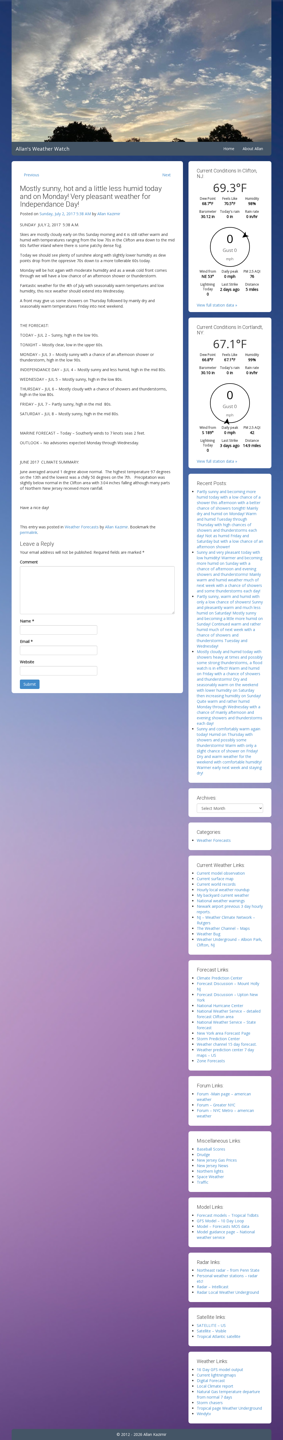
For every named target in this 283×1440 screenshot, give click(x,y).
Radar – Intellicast (213, 1286)
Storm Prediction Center (218, 1038)
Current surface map (215, 878)
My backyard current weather (223, 895)
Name (27, 621)
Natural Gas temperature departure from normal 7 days (228, 1394)
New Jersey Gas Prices (217, 1160)
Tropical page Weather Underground (229, 1408)
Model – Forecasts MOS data (223, 1226)
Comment (29, 562)
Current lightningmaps (216, 1375)
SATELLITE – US (211, 1325)
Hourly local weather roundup (223, 889)
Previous (31, 174)
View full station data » (217, 305)
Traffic (202, 1182)
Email (26, 641)
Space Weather (210, 1176)
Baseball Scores (211, 1149)
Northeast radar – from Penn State (228, 1270)
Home (228, 148)
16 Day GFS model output (220, 1369)
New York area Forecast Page (223, 1033)
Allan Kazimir (108, 213)
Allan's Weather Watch (42, 148)
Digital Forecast (211, 1380)
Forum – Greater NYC (216, 1105)
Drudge (203, 1154)
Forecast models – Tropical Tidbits (228, 1215)
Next (166, 174)
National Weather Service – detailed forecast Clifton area (229, 1013)
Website (27, 661)
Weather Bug (208, 933)
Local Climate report (215, 1386)
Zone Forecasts (211, 1060)
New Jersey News (212, 1165)
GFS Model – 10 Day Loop (220, 1220)
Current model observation (221, 873)
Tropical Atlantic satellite (218, 1336)
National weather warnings (221, 900)
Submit (29, 684)
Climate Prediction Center (219, 978)
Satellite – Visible (211, 1330)
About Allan (253, 148)
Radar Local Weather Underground (228, 1292)
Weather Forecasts (82, 526)
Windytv (204, 1413)
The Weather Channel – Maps (223, 928)
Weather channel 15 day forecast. (227, 1044)
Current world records (216, 884)
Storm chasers (210, 1402)
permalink (28, 532)
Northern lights (210, 1171)
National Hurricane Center (220, 1005)
